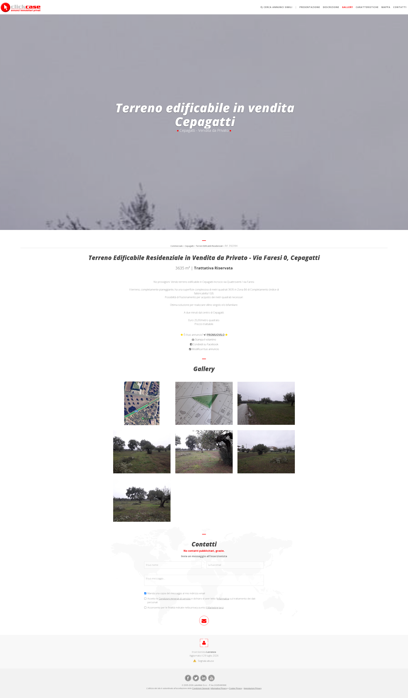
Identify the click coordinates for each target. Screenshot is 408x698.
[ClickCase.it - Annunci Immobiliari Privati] (20, 7)
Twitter (195, 678)
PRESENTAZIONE (309, 7)
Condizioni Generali (201, 688)
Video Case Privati (211, 678)
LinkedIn (203, 678)
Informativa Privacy (219, 688)
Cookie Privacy (235, 688)
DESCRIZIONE (331, 7)
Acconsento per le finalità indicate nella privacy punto (185, 607)
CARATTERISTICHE (367, 7)
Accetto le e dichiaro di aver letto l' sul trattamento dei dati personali (201, 600)
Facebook (188, 678)
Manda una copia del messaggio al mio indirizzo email (176, 593)
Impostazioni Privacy (253, 688)
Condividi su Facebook (205, 344)
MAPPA (385, 7)
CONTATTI (399, 7)
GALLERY (347, 7)
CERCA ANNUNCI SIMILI (277, 7)
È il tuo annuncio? (204, 334)
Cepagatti (189, 246)
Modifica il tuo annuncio (205, 349)
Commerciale (177, 246)
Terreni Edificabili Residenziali (209, 246)
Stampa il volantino (205, 339)
